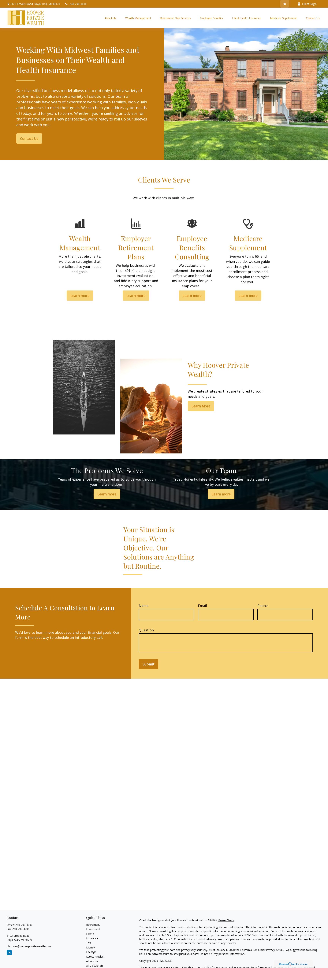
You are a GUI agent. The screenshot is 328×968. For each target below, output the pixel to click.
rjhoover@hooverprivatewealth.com (29, 946)
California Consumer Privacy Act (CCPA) (264, 950)
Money (90, 947)
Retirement (93, 924)
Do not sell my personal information (222, 954)
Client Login (309, 4)
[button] (110, 18)
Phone (262, 605)
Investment (93, 929)
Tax (88, 943)
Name (143, 605)
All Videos (92, 961)
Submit (149, 664)
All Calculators (94, 965)
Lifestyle (91, 952)
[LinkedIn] (284, 4)
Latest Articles (95, 956)
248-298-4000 (78, 4)
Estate (90, 934)
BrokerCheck (226, 920)
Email (202, 605)
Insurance (92, 938)
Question (146, 630)
